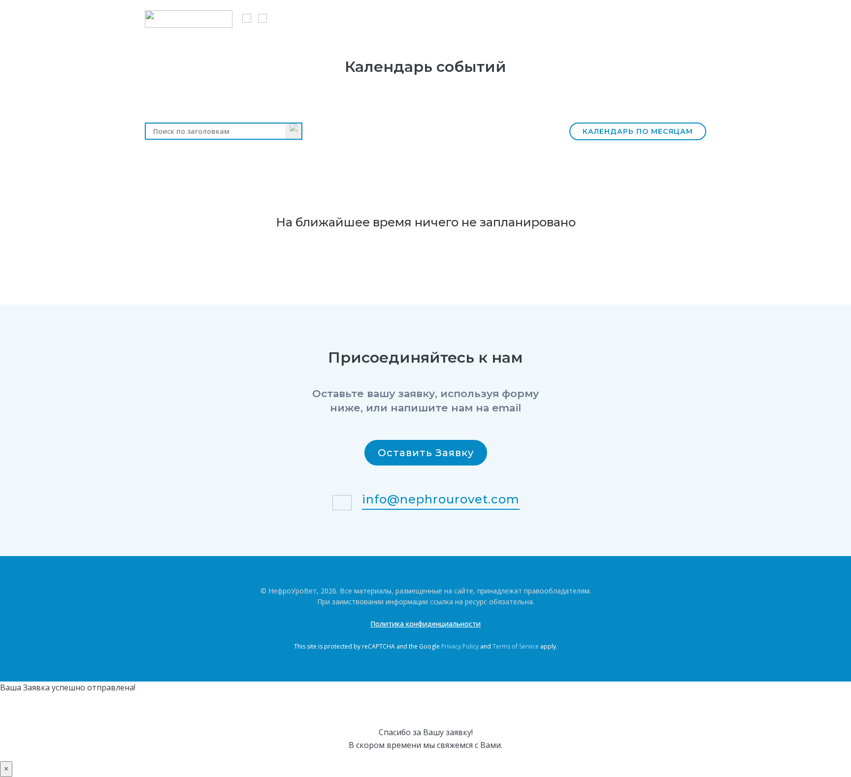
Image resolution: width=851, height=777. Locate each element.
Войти (694, 17)
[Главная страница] (188, 19)
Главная (305, 17)
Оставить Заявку (426, 453)
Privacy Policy (460, 646)
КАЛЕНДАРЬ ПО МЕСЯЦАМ (638, 131)
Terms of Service (515, 646)
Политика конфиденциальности (425, 623)
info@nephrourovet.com (441, 499)
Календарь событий (449, 17)
